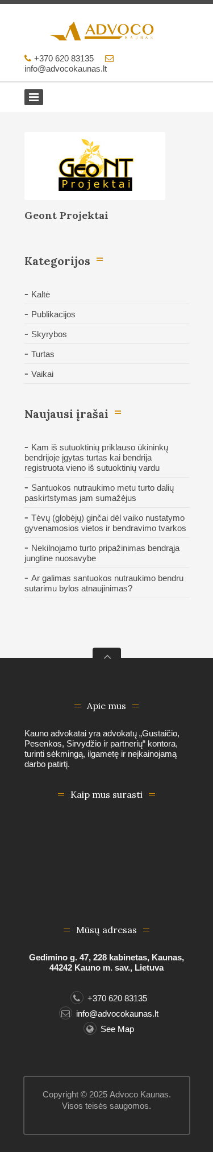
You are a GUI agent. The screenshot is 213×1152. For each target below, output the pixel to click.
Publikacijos (53, 314)
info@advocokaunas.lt (65, 68)
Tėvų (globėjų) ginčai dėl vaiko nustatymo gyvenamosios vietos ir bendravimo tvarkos (105, 523)
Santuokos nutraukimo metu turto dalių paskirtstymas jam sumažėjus (99, 493)
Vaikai (42, 374)
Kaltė (40, 294)
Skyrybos (49, 334)
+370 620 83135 (64, 58)
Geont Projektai (66, 215)
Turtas (43, 354)
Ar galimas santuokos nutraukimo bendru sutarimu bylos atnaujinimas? (103, 583)
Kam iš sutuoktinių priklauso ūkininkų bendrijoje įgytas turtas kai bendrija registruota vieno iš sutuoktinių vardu (96, 457)
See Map (117, 1029)
